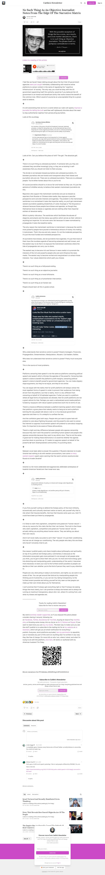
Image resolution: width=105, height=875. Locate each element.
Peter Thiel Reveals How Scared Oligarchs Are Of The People (44, 813)
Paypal (72, 622)
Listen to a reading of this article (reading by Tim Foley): (38, 803)
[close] (68, 828)
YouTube (53, 620)
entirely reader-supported (40, 615)
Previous (29, 714)
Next (77, 714)
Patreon (65, 622)
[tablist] (30, 725)
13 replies (30, 756)
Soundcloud (43, 620)
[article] (52, 803)
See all (26, 838)
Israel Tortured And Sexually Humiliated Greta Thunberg (41, 800)
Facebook (28, 620)
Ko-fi (59, 622)
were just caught (36, 84)
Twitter (35, 620)
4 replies (30, 778)
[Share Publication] (84, 3)
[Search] (81, 3)
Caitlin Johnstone (31, 16)
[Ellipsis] (81, 745)
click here (48, 640)
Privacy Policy (65, 858)
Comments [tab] (26, 725)
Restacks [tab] (33, 725)
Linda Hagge (29, 745)
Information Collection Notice (52, 858)
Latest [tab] (29, 794)
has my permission (63, 632)
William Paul (29, 762)
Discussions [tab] (35, 794)
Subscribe (91, 3)
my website (69, 627)
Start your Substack (48, 867)
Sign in (100, 3)
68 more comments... (28, 786)
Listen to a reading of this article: (35, 60)
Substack (44, 871)
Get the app (60, 867)
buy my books (48, 625)
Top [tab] (25, 794)
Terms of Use (60, 856)
